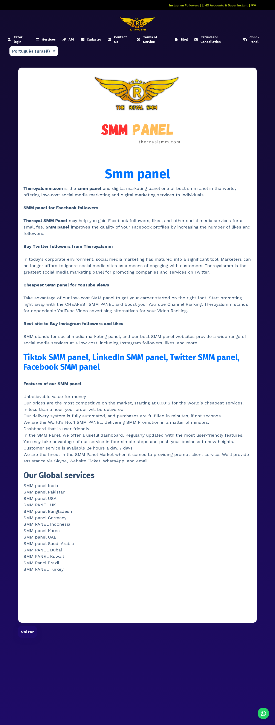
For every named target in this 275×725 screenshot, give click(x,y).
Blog (184, 39)
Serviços (49, 39)
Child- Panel (254, 39)
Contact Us (120, 39)
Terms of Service (150, 39)
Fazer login (18, 39)
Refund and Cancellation (210, 39)
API (71, 39)
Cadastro (94, 39)
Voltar (27, 631)
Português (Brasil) (31, 51)
